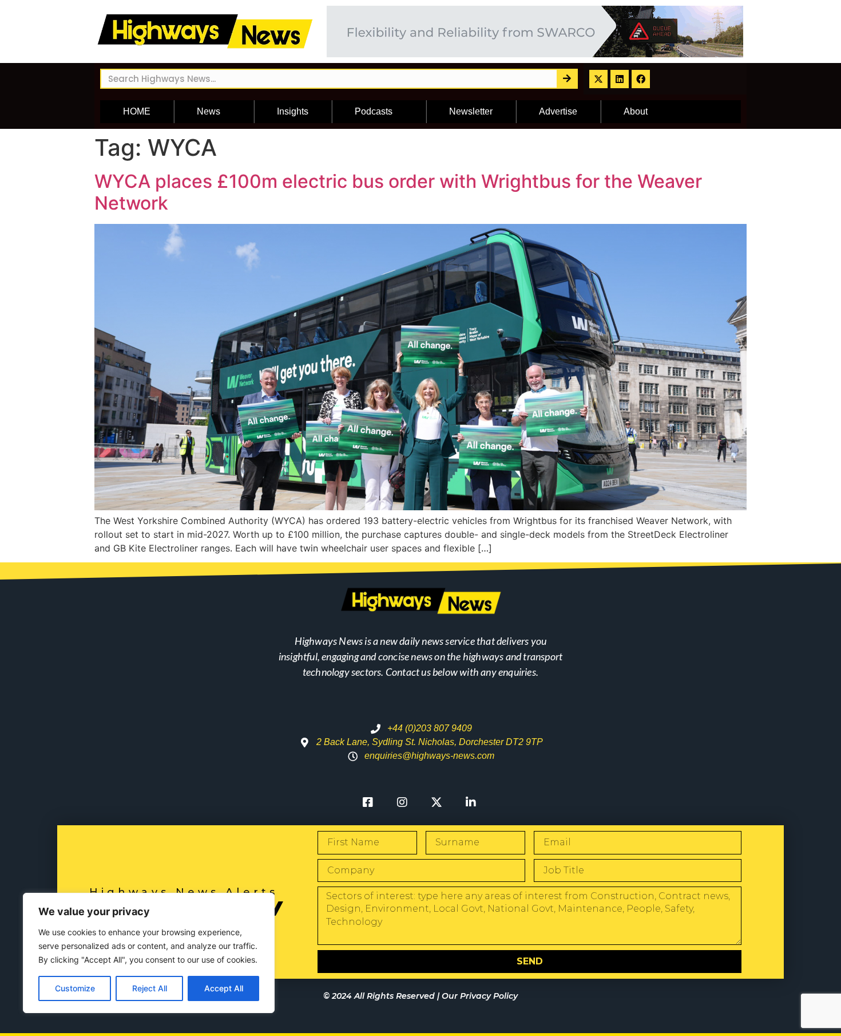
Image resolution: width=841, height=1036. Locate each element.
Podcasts (373, 111)
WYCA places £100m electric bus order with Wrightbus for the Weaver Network (398, 192)
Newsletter (471, 111)
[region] (149, 953)
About (636, 111)
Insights (292, 111)
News (208, 111)
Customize (75, 988)
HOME (136, 111)
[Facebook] (641, 79)
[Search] (567, 79)
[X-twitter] (598, 79)
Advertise (558, 111)
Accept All (223, 988)
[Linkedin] (619, 79)
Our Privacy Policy (480, 996)
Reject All (149, 988)
